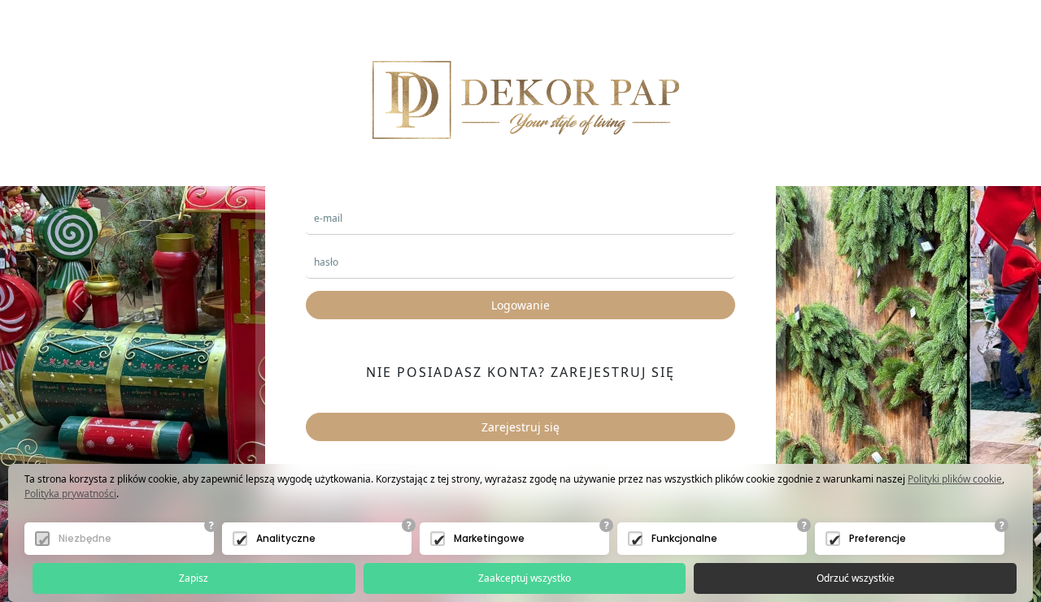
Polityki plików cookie (955, 479)
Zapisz (193, 578)
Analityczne (286, 538)
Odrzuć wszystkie (856, 578)
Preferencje (877, 538)
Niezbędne (85, 538)
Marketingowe (489, 538)
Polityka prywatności (70, 493)
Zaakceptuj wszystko (524, 578)
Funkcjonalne (684, 538)
